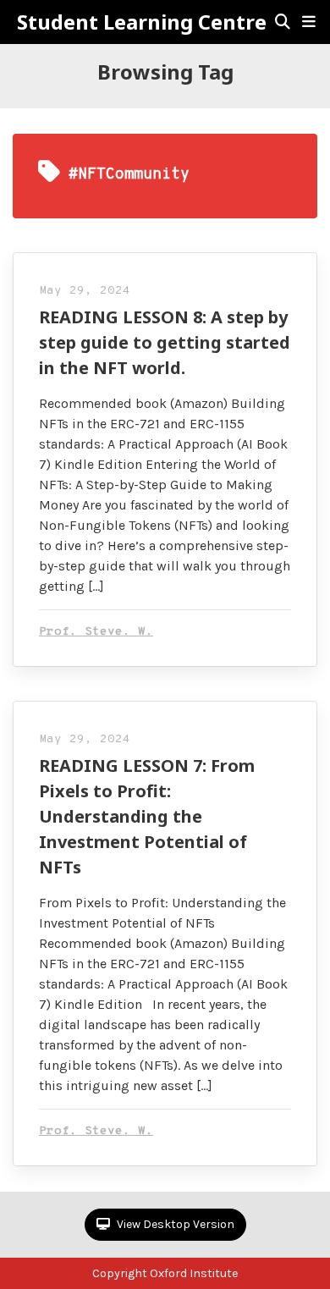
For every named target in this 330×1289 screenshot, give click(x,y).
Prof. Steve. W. (96, 632)
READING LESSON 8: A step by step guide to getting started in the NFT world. (164, 342)
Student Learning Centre (142, 22)
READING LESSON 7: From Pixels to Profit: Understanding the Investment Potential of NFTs (147, 816)
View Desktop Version (174, 1224)
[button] (309, 22)
